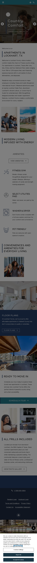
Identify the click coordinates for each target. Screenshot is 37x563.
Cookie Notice (18, 546)
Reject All (18, 554)
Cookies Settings (18, 549)
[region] (18, 548)
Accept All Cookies (18, 559)
